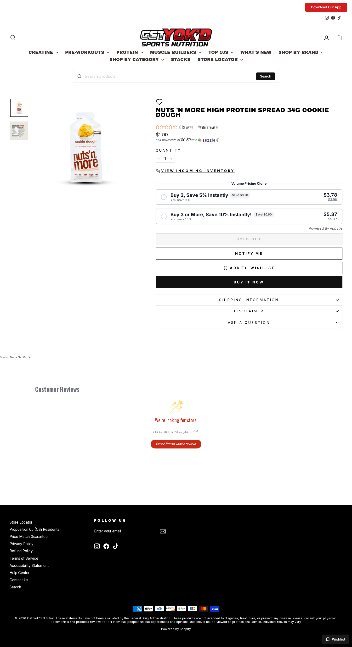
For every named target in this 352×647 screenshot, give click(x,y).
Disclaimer (249, 311)
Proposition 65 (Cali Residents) (35, 529)
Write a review (208, 127)
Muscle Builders (174, 52)
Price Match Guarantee (29, 536)
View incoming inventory (198, 171)
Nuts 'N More (15, 357)
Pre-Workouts (85, 52)
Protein (127, 52)
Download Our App (326, 7)
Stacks (180, 59)
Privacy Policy (22, 544)
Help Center (19, 572)
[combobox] (176, 76)
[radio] (249, 197)
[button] (159, 101)
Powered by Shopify (176, 629)
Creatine (41, 52)
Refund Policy (21, 551)
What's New (255, 52)
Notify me (249, 253)
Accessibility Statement (29, 565)
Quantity (168, 150)
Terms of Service (24, 558)
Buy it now (249, 282)
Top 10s (219, 52)
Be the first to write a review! (176, 444)
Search (265, 76)
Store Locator (218, 59)
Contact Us (19, 580)
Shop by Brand (299, 52)
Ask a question (249, 323)
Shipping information (249, 300)
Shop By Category (134, 59)
